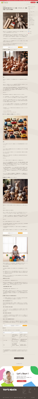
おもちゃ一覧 (24, 391)
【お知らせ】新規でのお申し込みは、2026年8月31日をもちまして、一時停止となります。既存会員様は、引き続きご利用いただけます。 (19, 0)
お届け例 (23, 392)
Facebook (30, 31)
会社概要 (24, 397)
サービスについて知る (25, 325)
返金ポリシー (22, 397)
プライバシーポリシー (11, 397)
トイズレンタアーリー (25, 393)
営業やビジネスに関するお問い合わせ (6, 397)
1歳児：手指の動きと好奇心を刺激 (31, 23)
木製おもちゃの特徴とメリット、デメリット (31, 8)
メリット (29, 13)
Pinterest (30, 33)
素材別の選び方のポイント (31, 17)
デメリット (30, 14)
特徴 (29, 9)
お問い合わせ (30, 392)
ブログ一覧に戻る (19, 358)
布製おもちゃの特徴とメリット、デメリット (31, 15)
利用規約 (20, 397)
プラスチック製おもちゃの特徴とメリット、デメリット (31, 11)
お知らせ (29, 391)
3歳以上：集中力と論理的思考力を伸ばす (31, 25)
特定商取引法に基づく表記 (16, 397)
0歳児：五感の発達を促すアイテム (31, 22)
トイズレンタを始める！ (33, 2)
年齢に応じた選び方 (30, 18)
